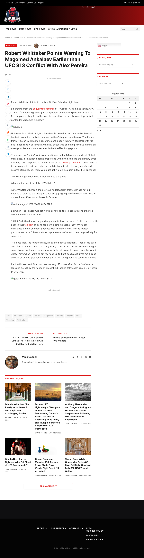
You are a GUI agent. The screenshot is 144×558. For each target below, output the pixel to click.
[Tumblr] (8, 125)
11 (106, 112)
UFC (78, 316)
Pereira (60, 316)
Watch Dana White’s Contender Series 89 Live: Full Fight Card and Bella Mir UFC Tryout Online (78, 465)
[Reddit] (8, 132)
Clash (28, 316)
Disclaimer (92, 535)
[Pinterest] (8, 104)
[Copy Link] (8, 118)
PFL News (11, 29)
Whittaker (21, 320)
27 (118, 121)
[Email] (8, 111)
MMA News (25, 29)
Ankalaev (18, 316)
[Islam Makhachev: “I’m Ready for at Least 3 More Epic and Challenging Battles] (18, 392)
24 (100, 121)
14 (124, 112)
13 (118, 112)
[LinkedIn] (8, 96)
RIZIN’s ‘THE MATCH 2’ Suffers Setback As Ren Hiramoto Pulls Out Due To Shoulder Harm (27, 340)
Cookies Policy (95, 531)
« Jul (99, 130)
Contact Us (31, 3)
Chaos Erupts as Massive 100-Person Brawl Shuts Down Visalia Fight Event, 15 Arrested (47, 465)
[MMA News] (12, 15)
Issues (37, 316)
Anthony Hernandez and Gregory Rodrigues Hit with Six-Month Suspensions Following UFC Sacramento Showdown (78, 412)
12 (112, 112)
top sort (28, 224)
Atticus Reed (42, 433)
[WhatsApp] (8, 139)
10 (100, 112)
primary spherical (71, 162)
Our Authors (20, 3)
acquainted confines (43, 108)
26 (112, 121)
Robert (70, 316)
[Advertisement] (88, 14)
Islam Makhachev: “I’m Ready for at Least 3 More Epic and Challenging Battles (17, 409)
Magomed (48, 316)
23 (136, 116)
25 (106, 121)
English (105, 46)
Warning (10, 320)
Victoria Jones (12, 469)
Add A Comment (48, 486)
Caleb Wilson (72, 424)
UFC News (39, 29)
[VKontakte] (8, 147)
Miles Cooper (49, 46)
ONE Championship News (62, 29)
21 (124, 116)
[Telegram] (8, 154)
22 (130, 116)
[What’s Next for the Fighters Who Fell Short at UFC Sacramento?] (18, 446)
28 (123, 121)
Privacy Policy (94, 539)
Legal (40, 3)
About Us (9, 3)
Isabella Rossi (12, 417)
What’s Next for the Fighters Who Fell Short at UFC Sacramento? (18, 462)
